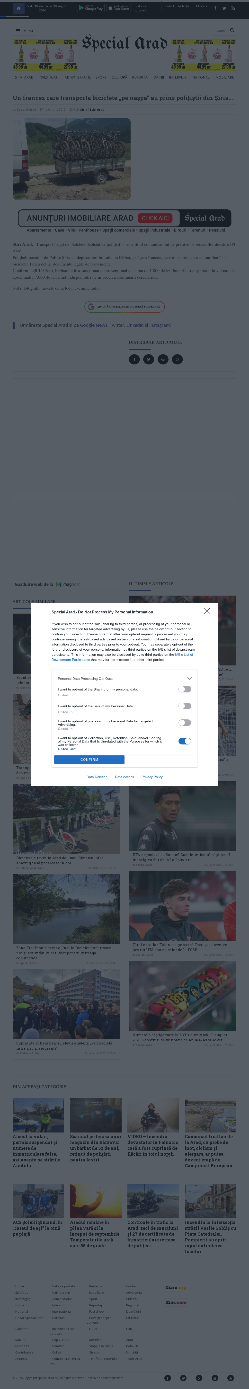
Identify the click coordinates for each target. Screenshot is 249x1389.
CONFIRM (89, 759)
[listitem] (124, 678)
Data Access (124, 777)
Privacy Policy (152, 777)
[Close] (208, 612)
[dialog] (124, 694)
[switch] (184, 689)
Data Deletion (97, 777)
